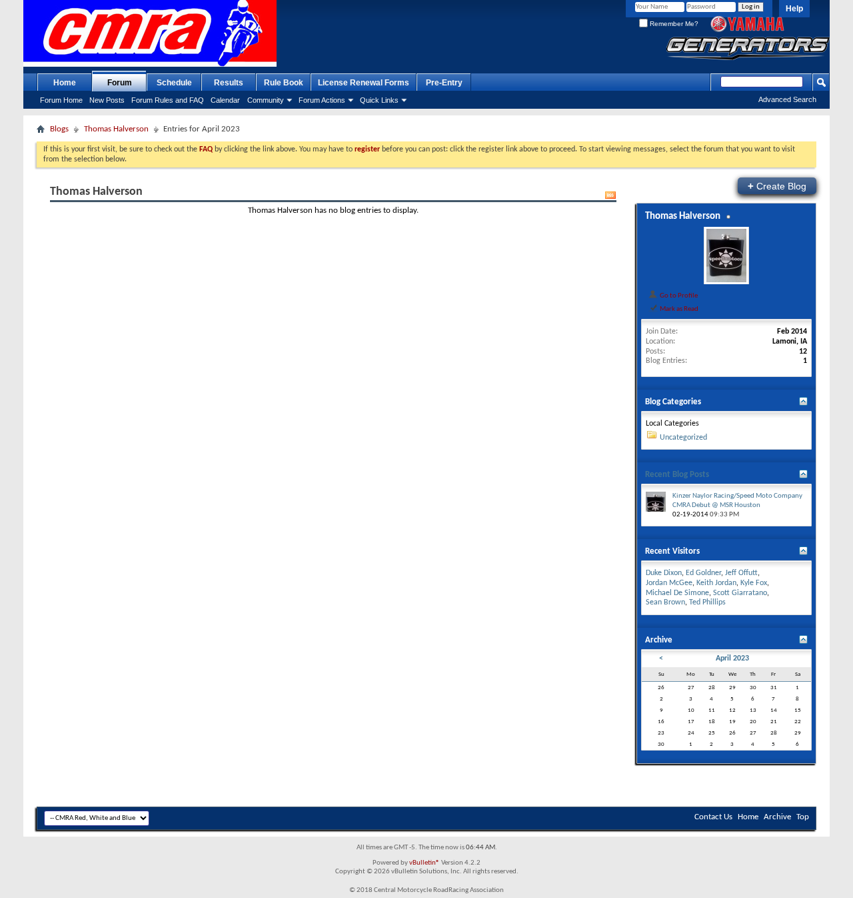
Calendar (225, 100)
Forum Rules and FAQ (167, 100)
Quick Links (379, 100)
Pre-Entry (444, 82)
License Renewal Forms (363, 82)
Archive (777, 817)
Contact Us (713, 817)
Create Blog (777, 185)
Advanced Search (787, 99)
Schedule (174, 82)
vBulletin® (424, 863)
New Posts (107, 100)
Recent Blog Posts (677, 474)
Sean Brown (665, 602)
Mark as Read (678, 309)
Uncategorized (683, 438)
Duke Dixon (664, 573)
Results (228, 82)
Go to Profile (678, 296)
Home (64, 82)
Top (802, 817)
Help (794, 8)
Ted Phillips (707, 602)
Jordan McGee (669, 583)
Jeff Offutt (741, 573)
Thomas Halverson (116, 129)
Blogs (59, 129)
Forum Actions (322, 100)
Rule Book (283, 82)
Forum (119, 82)
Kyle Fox (753, 583)
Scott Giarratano (740, 593)
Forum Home (61, 100)
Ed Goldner (703, 573)
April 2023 (732, 658)
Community (265, 100)
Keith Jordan (716, 583)
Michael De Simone (677, 593)
